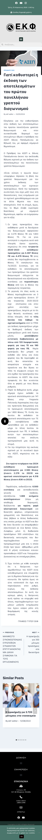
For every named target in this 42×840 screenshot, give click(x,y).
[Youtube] (21, 3)
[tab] (16, 739)
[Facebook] (16, 3)
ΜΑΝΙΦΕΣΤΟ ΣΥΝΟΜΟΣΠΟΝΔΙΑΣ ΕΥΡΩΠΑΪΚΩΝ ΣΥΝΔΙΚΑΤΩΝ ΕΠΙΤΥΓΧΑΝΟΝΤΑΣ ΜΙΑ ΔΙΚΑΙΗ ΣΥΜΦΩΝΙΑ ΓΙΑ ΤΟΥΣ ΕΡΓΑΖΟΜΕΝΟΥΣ (12, 647)
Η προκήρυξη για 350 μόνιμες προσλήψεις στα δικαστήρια (32, 642)
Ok (22, 836)
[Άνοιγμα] (5, 421)
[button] (21, 39)
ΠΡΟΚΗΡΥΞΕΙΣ (9, 70)
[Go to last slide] (7, 710)
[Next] (35, 710)
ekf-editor (9, 114)
